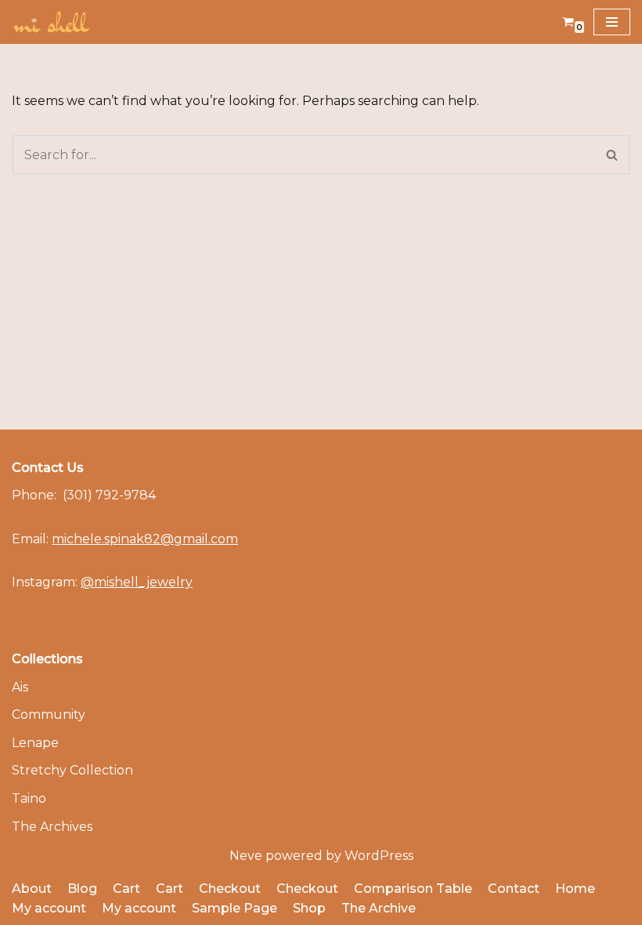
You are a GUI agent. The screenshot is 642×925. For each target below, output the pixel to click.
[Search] (612, 155)
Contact (513, 888)
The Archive (378, 908)
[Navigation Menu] (611, 22)
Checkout (230, 888)
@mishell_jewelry (137, 582)
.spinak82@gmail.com (145, 538)
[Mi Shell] (51, 22)
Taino (29, 798)
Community (48, 714)
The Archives (52, 826)
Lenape (35, 742)
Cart (126, 888)
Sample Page (234, 908)
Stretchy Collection (72, 770)
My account (49, 908)
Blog (82, 888)
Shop (309, 908)
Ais (20, 687)
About (32, 888)
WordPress (378, 855)
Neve (245, 855)
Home (575, 888)
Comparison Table (413, 888)
